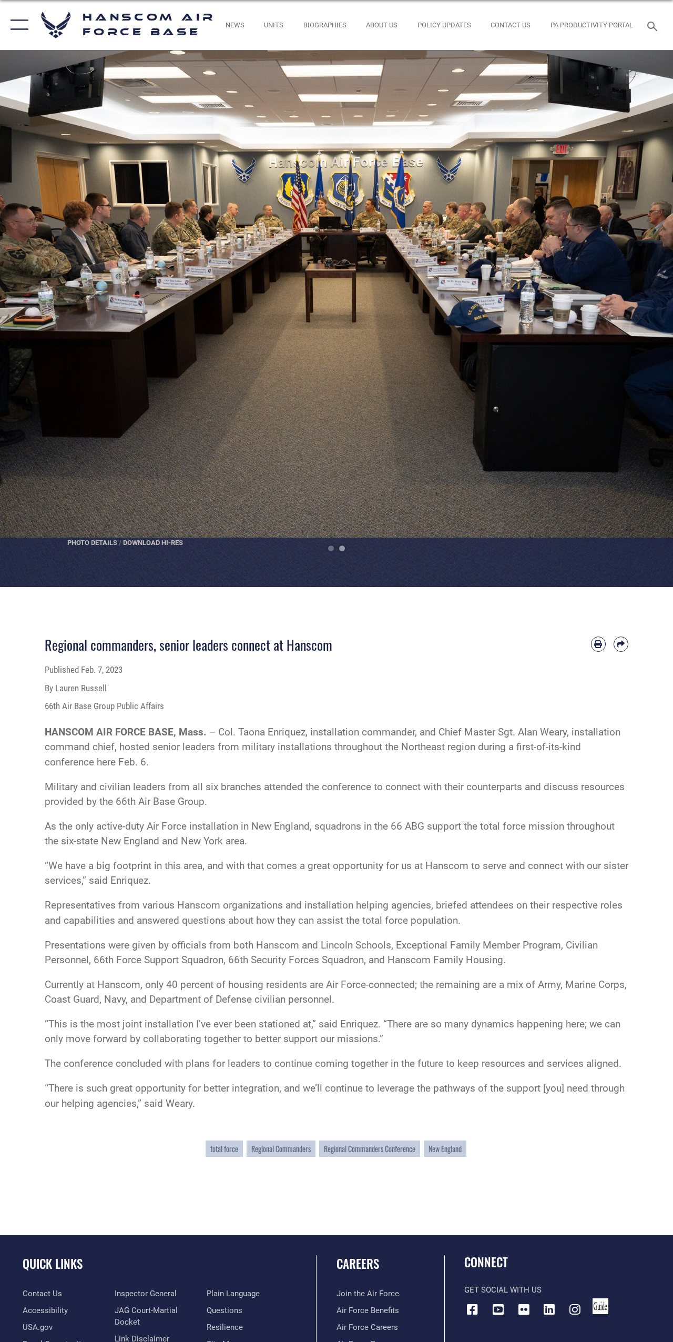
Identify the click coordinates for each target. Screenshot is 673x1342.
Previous (33, 319)
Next (639, 319)
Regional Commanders (281, 1148)
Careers (357, 1264)
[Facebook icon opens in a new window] (472, 1309)
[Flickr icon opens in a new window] (524, 1309)
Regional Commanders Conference (369, 1148)
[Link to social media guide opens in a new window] (600, 1306)
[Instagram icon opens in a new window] (575, 1309)
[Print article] (598, 644)
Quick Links (53, 1264)
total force (224, 1148)
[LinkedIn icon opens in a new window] (549, 1309)
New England (445, 1148)
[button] (17, 25)
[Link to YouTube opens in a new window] (498, 1309)
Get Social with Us (503, 1290)
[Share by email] (621, 644)
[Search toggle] (654, 25)
